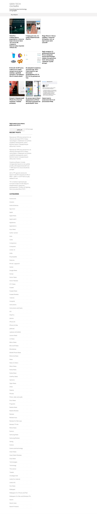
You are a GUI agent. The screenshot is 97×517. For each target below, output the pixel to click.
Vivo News (12, 486)
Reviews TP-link (13, 424)
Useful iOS (12, 482)
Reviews (11, 414)
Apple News (12, 216)
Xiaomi (11, 500)
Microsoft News (13, 346)
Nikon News (12, 366)
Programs (12, 404)
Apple (11, 212)
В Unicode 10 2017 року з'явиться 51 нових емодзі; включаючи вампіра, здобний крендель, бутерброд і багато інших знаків (16, 72)
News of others (13, 363)
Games (11, 267)
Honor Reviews (13, 281)
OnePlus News (13, 376)
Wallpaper (12, 489)
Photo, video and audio (16, 397)
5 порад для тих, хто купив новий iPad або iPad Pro (32, 37)
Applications (12, 226)
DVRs (11, 253)
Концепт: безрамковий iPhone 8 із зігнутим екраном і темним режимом (16, 100)
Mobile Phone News (15, 352)
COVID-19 (12, 250)
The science (12, 469)
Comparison (12, 243)
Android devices (13, 205)
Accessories (12, 198)
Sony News (12, 458)
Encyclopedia (13, 257)
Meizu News (12, 342)
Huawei (11, 287)
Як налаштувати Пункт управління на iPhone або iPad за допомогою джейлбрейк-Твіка (33, 100)
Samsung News (13, 434)
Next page (30, 129)
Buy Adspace (14, 14)
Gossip (11, 274)
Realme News (13, 407)
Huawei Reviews (14, 294)
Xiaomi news (13, 503)
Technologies (13, 462)
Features (11, 260)
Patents (11, 390)
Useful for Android (14, 479)
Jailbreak (11, 328)
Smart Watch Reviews (15, 455)
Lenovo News (13, 335)
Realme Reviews (13, 411)
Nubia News (12, 373)
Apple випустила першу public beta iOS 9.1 (17, 124)
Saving (11, 441)
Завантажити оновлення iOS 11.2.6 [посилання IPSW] (48, 99)
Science (11, 445)
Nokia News (12, 369)
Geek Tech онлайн (15, 5)
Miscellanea (12, 349)
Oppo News (12, 383)
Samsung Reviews (14, 438)
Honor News (13, 277)
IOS (10, 311)
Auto (10, 236)
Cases (11, 239)
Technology (12, 465)
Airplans (11, 202)
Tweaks (11, 472)
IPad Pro (11, 315)
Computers (12, 246)
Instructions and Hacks (16, 308)
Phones (11, 393)
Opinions (12, 380)
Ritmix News (12, 428)
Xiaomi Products (14, 506)
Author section (13, 233)
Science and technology (16, 448)
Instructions (12, 304)
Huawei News (13, 291)
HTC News (12, 284)
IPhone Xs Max (13, 325)
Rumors (11, 431)
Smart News (12, 452)
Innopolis (12, 301)
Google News (13, 270)
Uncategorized (13, 476)
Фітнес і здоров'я (14, 263)
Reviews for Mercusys (15, 421)
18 (26, 129)
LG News (11, 339)
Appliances (12, 222)
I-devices (11, 298)
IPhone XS (12, 322)
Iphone (11, 318)
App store (12, 209)
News (11, 359)
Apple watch (12, 219)
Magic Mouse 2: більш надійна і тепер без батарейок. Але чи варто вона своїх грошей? (49, 39)
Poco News (12, 400)
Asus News (12, 229)
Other (11, 387)
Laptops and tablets (15, 332)
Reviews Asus (13, 417)
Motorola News (13, 356)
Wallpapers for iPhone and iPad (18, 493)
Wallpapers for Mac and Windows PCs (20, 496)
